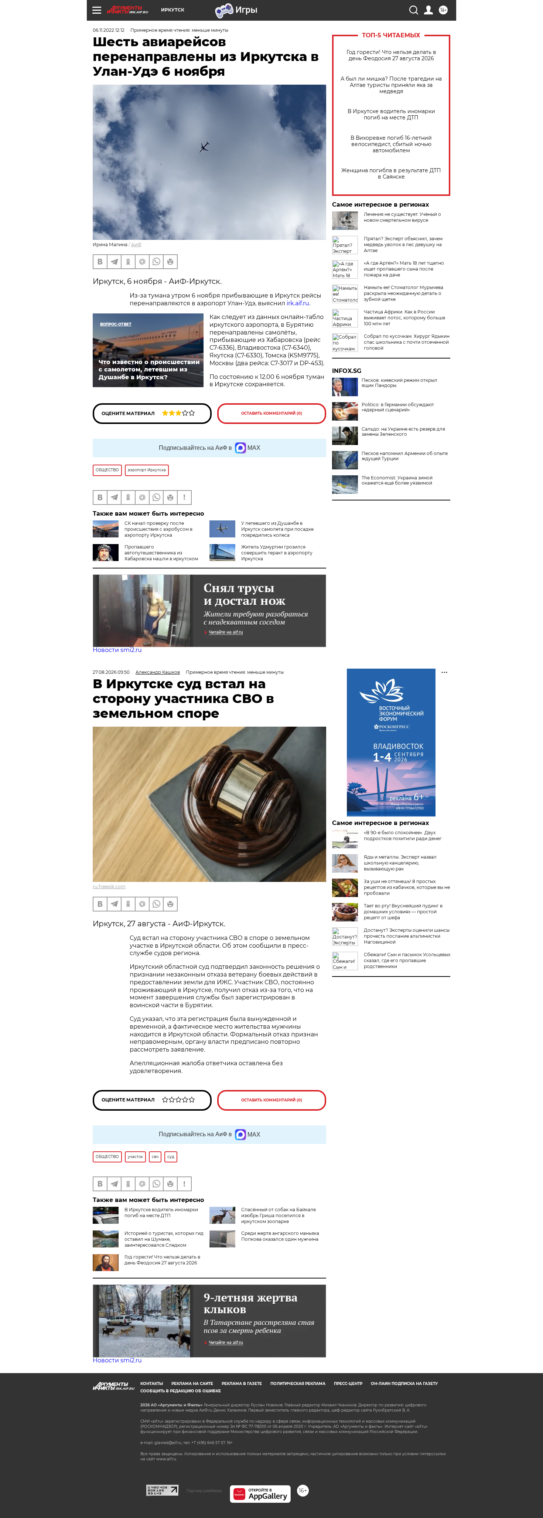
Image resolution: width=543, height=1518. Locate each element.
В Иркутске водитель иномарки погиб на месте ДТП (391, 114)
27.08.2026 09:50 (111, 672)
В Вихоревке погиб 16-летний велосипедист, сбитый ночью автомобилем (391, 144)
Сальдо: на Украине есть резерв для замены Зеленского (403, 432)
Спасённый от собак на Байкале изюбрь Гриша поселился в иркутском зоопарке (278, 1215)
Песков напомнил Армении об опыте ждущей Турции (405, 456)
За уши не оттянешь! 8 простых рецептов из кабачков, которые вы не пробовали (407, 887)
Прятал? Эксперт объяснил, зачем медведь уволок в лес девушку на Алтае (403, 244)
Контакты (151, 1383)
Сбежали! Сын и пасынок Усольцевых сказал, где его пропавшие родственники (407, 960)
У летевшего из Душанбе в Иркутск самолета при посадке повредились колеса (277, 529)
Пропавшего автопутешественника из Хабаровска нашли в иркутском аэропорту (145, 555)
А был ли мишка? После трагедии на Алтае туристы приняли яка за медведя (391, 85)
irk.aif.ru (298, 303)
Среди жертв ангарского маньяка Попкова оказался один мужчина (280, 1236)
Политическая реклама (297, 1383)
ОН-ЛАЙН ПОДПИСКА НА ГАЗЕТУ (404, 1383)
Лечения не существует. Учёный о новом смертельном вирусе (402, 217)
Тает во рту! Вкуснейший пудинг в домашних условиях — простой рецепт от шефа (403, 911)
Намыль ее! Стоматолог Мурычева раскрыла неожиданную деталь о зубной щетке (403, 293)
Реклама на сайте (192, 1383)
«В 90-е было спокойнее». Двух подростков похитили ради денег (403, 835)
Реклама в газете (242, 1383)
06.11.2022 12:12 (108, 30)
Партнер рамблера (204, 1490)
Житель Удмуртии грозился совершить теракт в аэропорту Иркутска (277, 552)
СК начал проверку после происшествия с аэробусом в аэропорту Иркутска (158, 529)
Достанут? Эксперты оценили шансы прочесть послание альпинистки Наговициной (407, 936)
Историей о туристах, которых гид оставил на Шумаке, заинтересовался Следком (164, 1239)
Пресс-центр (348, 1383)
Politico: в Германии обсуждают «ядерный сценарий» (398, 407)
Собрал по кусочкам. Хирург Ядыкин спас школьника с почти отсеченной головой (407, 342)
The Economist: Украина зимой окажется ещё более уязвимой (397, 480)
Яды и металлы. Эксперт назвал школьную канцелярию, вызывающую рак (400, 863)
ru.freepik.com (109, 886)
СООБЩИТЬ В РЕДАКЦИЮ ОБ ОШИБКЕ (180, 1391)
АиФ (136, 244)
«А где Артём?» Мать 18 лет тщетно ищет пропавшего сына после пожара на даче (404, 269)
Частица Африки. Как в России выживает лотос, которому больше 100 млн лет (404, 317)
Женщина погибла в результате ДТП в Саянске (391, 173)
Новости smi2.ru (117, 649)
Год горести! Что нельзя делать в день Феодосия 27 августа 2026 (391, 55)
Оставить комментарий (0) (271, 413)
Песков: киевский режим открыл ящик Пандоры (399, 383)
